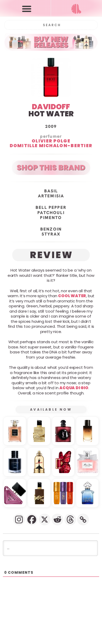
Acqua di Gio (73, 388)
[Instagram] (19, 519)
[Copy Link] (83, 519)
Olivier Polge (51, 141)
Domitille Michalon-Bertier (51, 145)
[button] (26, 8)
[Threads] (70, 519)
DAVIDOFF (51, 107)
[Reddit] (57, 519)
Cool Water (72, 295)
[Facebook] (32, 519)
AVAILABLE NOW (51, 409)
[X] (44, 519)
